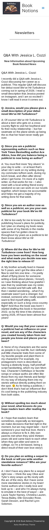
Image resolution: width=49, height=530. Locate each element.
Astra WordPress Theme (24, 525)
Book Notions (30, 8)
